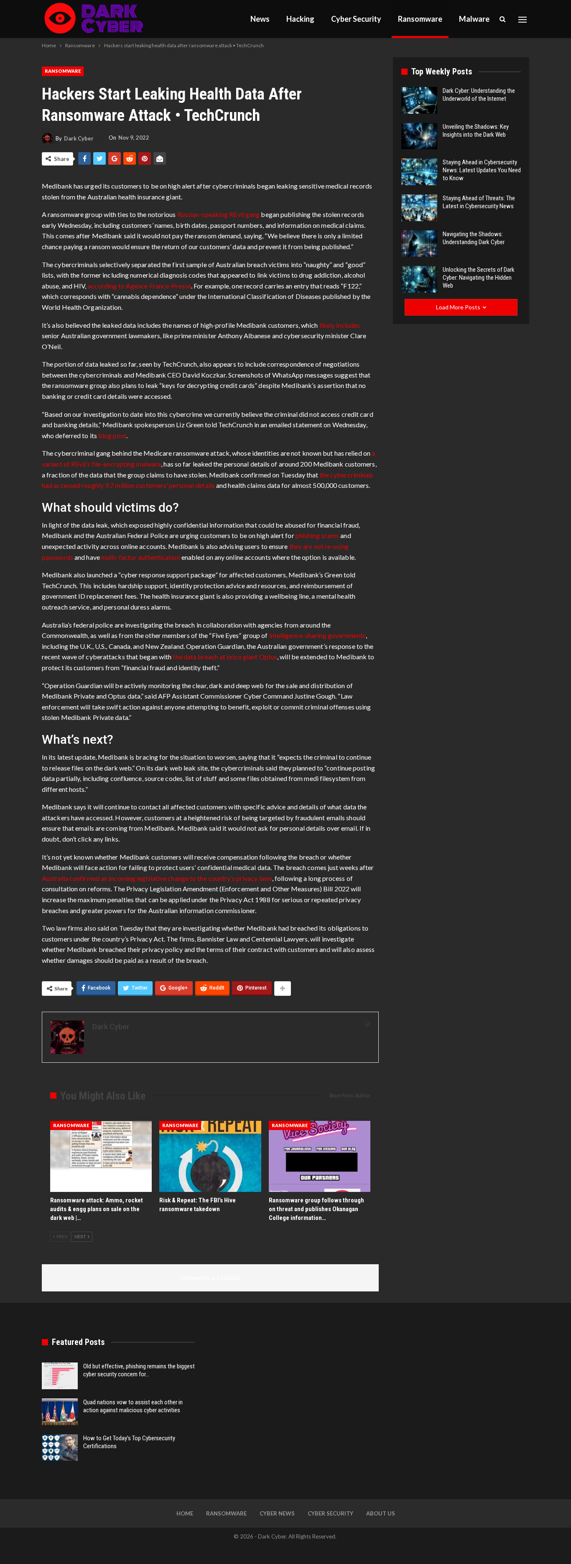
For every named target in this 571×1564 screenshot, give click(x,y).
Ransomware (420, 18)
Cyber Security (356, 18)
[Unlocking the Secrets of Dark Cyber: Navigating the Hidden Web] (419, 279)
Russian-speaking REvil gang (218, 214)
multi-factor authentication (140, 557)
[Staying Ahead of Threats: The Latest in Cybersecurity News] (419, 207)
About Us (380, 1513)
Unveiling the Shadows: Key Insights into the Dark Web (476, 130)
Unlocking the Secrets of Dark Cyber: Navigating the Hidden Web (479, 277)
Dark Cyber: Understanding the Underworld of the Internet (479, 94)
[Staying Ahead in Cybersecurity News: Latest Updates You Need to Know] (419, 171)
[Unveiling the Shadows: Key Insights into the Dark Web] (419, 136)
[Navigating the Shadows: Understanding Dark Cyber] (419, 243)
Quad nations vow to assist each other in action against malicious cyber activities (133, 1406)
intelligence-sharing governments (317, 635)
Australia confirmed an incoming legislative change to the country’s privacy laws (157, 878)
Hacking (300, 18)
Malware (474, 18)
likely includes (339, 325)
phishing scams (317, 535)
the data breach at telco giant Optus (225, 657)
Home (184, 1513)
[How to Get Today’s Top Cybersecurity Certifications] (60, 1447)
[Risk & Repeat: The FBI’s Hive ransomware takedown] (210, 1156)
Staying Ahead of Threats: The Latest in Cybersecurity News (479, 202)
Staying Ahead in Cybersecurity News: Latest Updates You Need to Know (482, 170)
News (260, 18)
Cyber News (277, 1513)
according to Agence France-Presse (139, 286)
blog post (112, 435)
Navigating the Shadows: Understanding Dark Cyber (474, 238)
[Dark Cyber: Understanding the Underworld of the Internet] (419, 100)
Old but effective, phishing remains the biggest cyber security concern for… (139, 1370)
